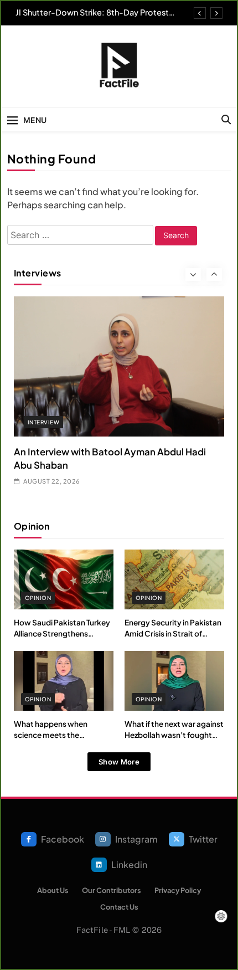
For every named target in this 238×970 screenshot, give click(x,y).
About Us (53, 890)
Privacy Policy (177, 890)
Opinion (38, 597)
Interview (43, 422)
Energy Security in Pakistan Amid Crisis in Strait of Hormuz (173, 634)
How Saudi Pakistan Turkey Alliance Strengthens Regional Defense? (62, 634)
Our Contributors (111, 890)
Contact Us (119, 906)
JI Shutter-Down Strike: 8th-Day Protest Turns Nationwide (92, 12)
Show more (119, 761)
